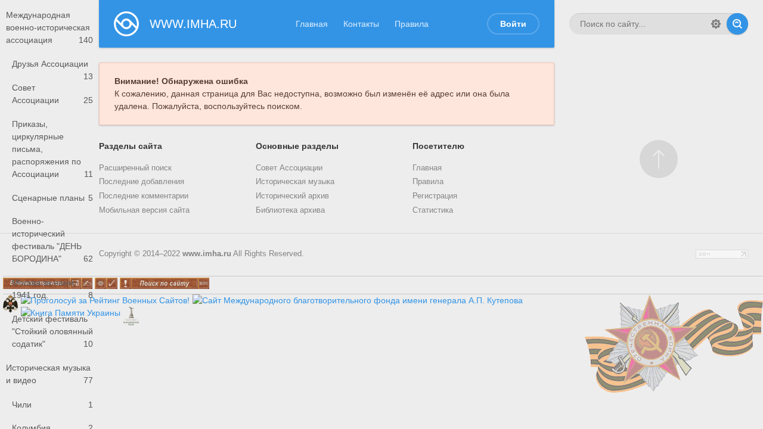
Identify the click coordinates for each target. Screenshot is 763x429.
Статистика (432, 210)
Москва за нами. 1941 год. (52, 289)
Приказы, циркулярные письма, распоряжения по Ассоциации (52, 149)
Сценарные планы (52, 198)
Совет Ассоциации (52, 94)
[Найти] (737, 24)
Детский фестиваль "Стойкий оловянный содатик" (52, 331)
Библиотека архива (290, 210)
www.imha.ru (206, 254)
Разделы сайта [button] (130, 146)
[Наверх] (659, 159)
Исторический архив (292, 196)
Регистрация (434, 196)
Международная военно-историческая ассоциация (49, 27)
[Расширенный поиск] (716, 24)
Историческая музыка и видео (49, 374)
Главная (312, 24)
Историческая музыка (295, 182)
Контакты (361, 24)
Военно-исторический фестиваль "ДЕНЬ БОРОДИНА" (52, 239)
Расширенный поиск (135, 168)
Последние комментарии (143, 196)
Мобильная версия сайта (144, 210)
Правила (412, 24)
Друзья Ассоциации (52, 67)
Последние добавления (141, 182)
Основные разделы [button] (297, 146)
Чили (52, 404)
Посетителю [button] (438, 146)
